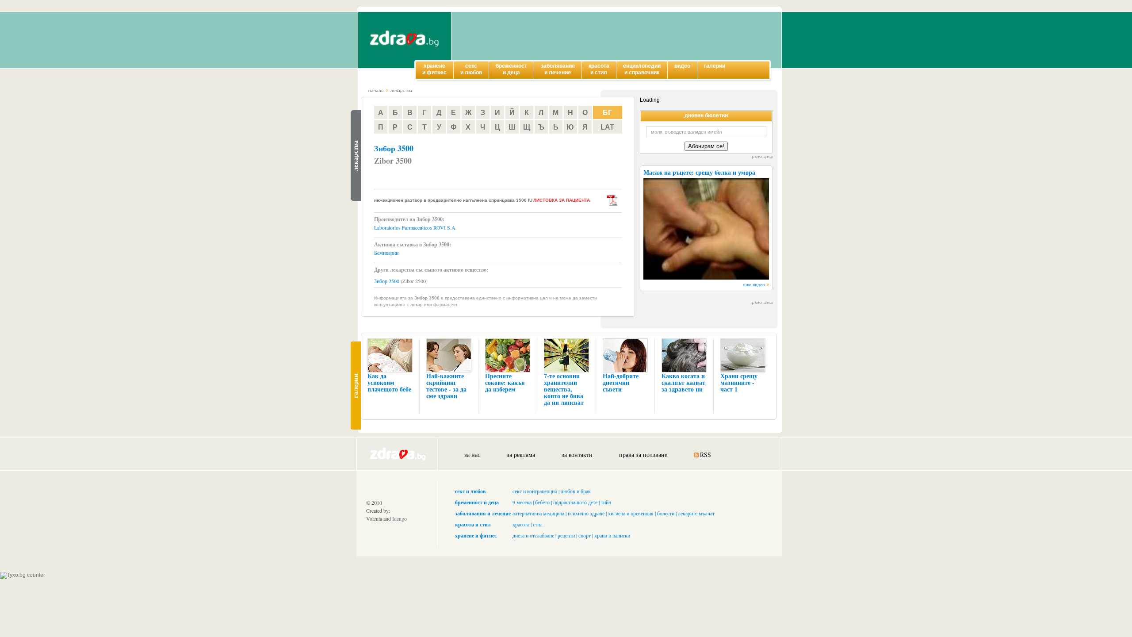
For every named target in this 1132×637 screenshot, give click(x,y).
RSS (705, 454)
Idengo (399, 518)
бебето (542, 502)
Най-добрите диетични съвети (621, 382)
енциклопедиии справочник (642, 69)
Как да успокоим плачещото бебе (389, 382)
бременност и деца (477, 502)
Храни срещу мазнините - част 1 (738, 382)
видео (682, 66)
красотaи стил (599, 69)
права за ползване (643, 454)
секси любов (471, 69)
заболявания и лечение (483, 513)
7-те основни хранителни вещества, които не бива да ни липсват (564, 389)
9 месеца (522, 502)
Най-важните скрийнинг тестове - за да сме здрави (446, 385)
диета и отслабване (533, 535)
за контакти (577, 454)
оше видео (754, 284)
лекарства (401, 90)
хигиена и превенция (631, 513)
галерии (714, 66)
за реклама (521, 454)
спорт (584, 535)
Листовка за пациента (561, 200)
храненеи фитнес (434, 69)
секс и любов (470, 491)
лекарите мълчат (696, 513)
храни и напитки (612, 535)
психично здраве (586, 513)
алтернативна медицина (538, 513)
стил (538, 524)
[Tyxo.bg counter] (22, 575)
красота (520, 524)
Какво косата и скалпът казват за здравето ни (683, 382)
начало (376, 90)
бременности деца (511, 69)
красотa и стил (473, 524)
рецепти (566, 535)
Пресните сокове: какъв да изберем (505, 382)
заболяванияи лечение (558, 69)
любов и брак (576, 491)
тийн (606, 502)
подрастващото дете (575, 502)
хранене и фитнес (476, 535)
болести (665, 513)
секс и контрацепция (534, 491)
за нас (472, 454)
